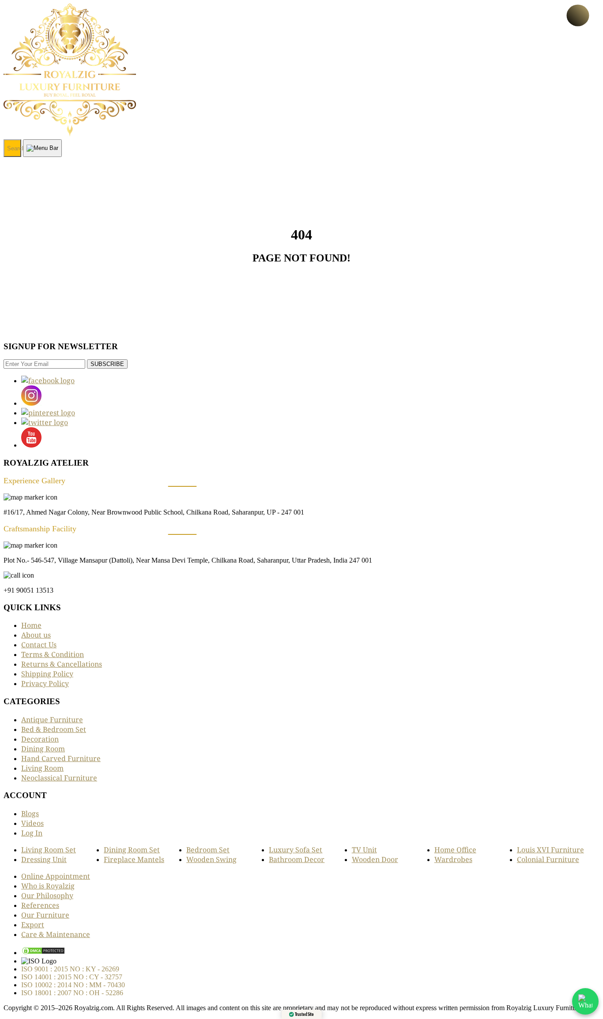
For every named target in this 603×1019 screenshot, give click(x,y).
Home (31, 625)
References (40, 905)
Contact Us (39, 644)
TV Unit (364, 850)
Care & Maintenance (55, 934)
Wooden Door (375, 859)
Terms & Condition (52, 654)
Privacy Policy (45, 683)
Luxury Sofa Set (295, 850)
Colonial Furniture (548, 859)
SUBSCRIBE (107, 364)
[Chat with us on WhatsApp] (585, 1001)
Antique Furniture (52, 719)
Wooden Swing (211, 859)
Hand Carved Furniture (61, 758)
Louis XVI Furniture (550, 850)
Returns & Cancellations (61, 664)
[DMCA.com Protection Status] (43, 952)
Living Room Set (48, 850)
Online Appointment (55, 876)
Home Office (455, 850)
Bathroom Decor (296, 859)
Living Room (42, 768)
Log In (31, 833)
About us (36, 635)
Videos (32, 823)
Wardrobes (453, 859)
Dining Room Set (132, 850)
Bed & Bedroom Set (53, 729)
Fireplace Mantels (134, 859)
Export (32, 924)
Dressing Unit (44, 859)
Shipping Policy (47, 674)
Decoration (40, 739)
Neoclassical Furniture (59, 778)
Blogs (30, 813)
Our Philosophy (47, 895)
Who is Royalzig (48, 886)
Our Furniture (45, 915)
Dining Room (43, 749)
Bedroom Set (208, 850)
